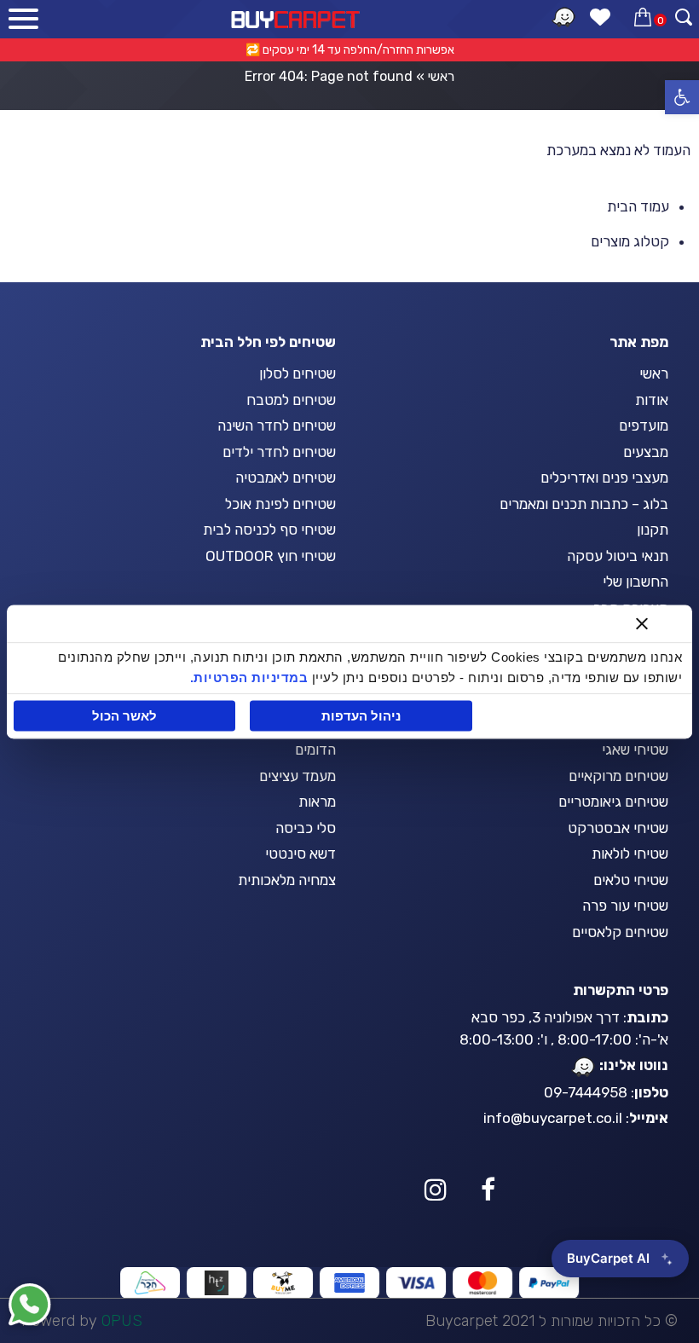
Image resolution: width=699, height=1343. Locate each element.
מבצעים (645, 451)
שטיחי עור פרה (625, 905)
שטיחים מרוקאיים (618, 775)
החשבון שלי (635, 581)
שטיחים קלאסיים (620, 932)
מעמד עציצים (297, 775)
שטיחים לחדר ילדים (279, 451)
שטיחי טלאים (630, 880)
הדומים (315, 749)
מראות (317, 801)
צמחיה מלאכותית (287, 880)
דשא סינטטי (300, 853)
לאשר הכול (124, 716)
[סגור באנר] (642, 623)
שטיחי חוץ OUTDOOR (270, 555)
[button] (682, 97)
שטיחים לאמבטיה (285, 477)
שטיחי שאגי (635, 749)
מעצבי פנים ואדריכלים (604, 477)
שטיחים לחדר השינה (276, 425)
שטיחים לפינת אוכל (280, 503)
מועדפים (643, 425)
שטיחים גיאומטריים (613, 801)
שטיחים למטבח (291, 399)
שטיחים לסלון (297, 373)
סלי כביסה (305, 827)
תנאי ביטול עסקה (617, 555)
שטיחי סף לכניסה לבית (269, 529)
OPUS (121, 1320)
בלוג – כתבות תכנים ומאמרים (584, 503)
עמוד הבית (638, 206)
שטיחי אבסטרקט (618, 827)
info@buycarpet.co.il (552, 1117)
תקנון (652, 529)
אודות (651, 399)
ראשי (441, 76)
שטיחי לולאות (630, 853)
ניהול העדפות (361, 716)
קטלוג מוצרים (630, 241)
